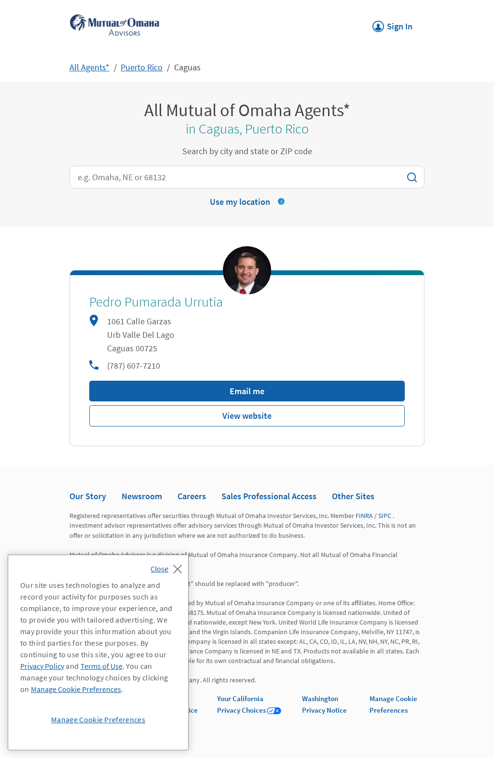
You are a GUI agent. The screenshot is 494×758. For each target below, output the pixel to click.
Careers (192, 496)
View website (247, 415)
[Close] (169, 566)
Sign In (392, 23)
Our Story (87, 496)
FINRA (364, 515)
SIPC (384, 515)
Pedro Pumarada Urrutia (156, 302)
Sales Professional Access (268, 496)
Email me (247, 391)
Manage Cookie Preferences (76, 689)
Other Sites (353, 496)
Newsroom (142, 496)
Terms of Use (102, 666)
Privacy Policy (42, 666)
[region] (98, 652)
